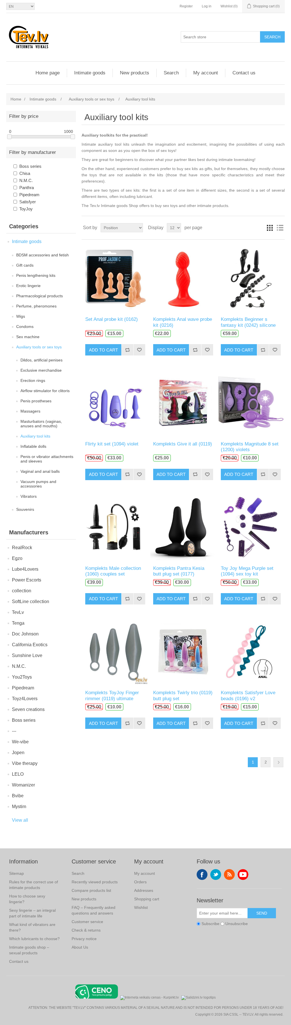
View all (20, 820)
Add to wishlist (139, 349)
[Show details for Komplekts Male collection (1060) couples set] (115, 527)
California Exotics (29, 644)
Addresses (143, 890)
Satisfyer (27, 201)
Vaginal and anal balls (40, 471)
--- (14, 731)
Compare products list (91, 890)
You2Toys (22, 677)
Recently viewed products (95, 882)
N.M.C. (26, 180)
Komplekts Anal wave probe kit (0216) (182, 322)
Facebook (202, 874)
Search (272, 37)
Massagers (30, 411)
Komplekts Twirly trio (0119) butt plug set (183, 695)
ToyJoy (26, 208)
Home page (48, 73)
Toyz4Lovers (25, 698)
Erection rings (32, 380)
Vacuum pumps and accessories (38, 483)
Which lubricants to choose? (34, 938)
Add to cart (103, 350)
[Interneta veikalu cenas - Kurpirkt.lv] (149, 997)
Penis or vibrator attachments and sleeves (46, 458)
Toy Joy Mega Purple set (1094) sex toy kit (247, 571)
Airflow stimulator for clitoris (45, 390)
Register (186, 6)
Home (16, 99)
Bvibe (18, 795)
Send (261, 913)
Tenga (18, 623)
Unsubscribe (236, 923)
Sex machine (28, 336)
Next (278, 762)
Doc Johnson (25, 633)
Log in (206, 6)
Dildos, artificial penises (41, 360)
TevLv (18, 612)
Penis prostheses (35, 401)
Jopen (18, 752)
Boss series (30, 166)
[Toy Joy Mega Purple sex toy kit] (251, 527)
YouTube (243, 874)
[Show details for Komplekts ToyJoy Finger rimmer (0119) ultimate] (115, 651)
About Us (80, 947)
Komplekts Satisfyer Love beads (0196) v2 (248, 695)
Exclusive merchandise (41, 370)
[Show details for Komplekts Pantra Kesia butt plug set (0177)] (183, 527)
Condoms (25, 326)
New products (134, 73)
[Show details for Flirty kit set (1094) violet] (115, 402)
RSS (229, 874)
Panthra (26, 187)
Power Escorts (26, 580)
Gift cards (25, 265)
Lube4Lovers (25, 569)
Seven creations (28, 709)
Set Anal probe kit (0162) (111, 319)
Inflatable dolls (33, 446)
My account (205, 73)
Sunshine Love (27, 655)
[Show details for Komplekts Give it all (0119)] (183, 402)
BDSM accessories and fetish (42, 255)
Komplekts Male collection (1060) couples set (113, 571)
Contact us (243, 73)
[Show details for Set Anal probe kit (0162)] (115, 278)
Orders (140, 882)
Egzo (17, 558)
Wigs (20, 316)
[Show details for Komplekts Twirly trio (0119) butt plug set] (183, 651)
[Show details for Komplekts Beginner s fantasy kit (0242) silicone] (251, 278)
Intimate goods (89, 73)
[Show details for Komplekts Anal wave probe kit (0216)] (183, 278)
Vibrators (28, 496)
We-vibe (20, 741)
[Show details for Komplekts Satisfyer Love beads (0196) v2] (251, 651)
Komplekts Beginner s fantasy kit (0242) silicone (248, 322)
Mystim (19, 806)
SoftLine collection (30, 601)
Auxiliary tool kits (35, 436)
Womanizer (23, 785)
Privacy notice (84, 938)
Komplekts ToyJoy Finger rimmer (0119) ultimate (112, 695)
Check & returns (86, 930)
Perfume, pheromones (36, 306)
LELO (18, 774)
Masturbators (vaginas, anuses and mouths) (41, 423)
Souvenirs (25, 509)
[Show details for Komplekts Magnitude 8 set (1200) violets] (251, 402)
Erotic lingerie (28, 285)
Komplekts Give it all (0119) (182, 444)
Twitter (215, 874)
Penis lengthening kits (35, 275)
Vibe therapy (25, 763)
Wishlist (141, 907)
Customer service (87, 921)
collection (21, 590)
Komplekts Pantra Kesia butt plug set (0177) (178, 571)
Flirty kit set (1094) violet (111, 444)
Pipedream (29, 194)
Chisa (24, 173)
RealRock (22, 547)
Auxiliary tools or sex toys (39, 347)
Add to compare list (127, 349)
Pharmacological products (39, 296)
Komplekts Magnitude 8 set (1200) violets (249, 446)
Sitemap (16, 873)
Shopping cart (146, 899)
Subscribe (210, 923)
